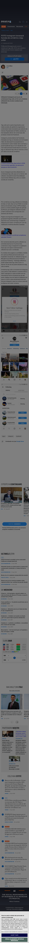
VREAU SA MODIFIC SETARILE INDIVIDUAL (14, 940)
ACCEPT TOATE (14, 935)
